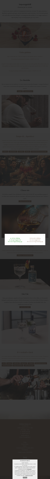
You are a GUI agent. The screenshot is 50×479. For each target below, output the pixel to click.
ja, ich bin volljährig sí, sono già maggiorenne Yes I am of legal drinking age (15, 240)
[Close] (44, 235)
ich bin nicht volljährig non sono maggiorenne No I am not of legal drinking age (35, 240)
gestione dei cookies (29, 475)
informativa (29, 469)
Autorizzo (25, 477)
